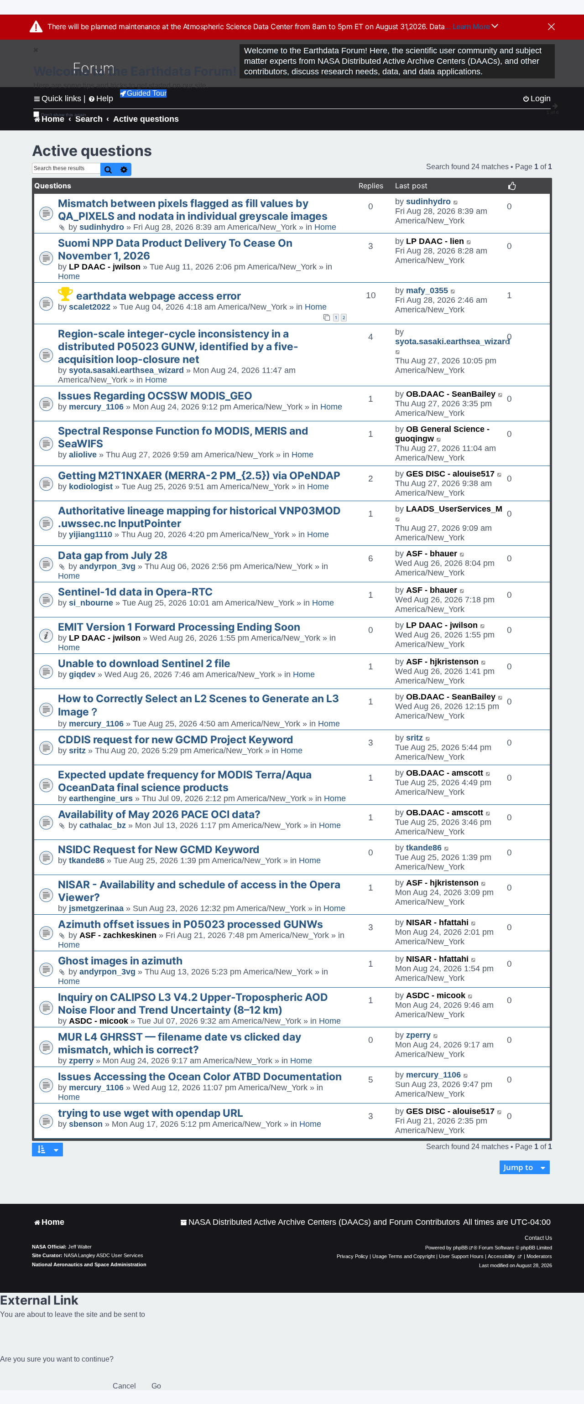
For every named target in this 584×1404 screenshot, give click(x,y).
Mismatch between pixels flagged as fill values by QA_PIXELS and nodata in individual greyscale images (193, 210)
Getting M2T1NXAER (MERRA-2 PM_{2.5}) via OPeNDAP (199, 475)
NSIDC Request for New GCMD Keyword (159, 849)
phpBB (460, 1247)
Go (156, 1386)
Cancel (124, 1386)
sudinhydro (101, 227)
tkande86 (86, 860)
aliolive (83, 454)
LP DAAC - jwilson (105, 266)
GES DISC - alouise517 (450, 473)
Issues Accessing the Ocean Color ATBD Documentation (200, 1076)
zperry (81, 1060)
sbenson (86, 1124)
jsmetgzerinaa (96, 908)
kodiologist (91, 486)
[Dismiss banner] (551, 27)
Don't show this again (63, 114)
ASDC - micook (98, 1021)
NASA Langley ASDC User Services (103, 1255)
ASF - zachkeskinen (117, 935)
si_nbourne (91, 602)
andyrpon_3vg (107, 566)
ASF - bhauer (431, 553)
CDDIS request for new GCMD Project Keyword (175, 739)
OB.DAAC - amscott (444, 772)
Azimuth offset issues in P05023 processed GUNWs (190, 924)
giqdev (82, 674)
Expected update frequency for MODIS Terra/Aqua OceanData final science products (185, 781)
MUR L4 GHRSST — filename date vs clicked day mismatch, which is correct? (179, 1043)
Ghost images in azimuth (120, 960)
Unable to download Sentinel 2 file (144, 663)
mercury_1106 (96, 406)
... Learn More (468, 26)
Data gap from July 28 (112, 555)
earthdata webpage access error (158, 296)
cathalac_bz (102, 825)
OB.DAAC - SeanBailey (450, 394)
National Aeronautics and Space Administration (89, 1264)
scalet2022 (89, 306)
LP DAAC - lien (435, 241)
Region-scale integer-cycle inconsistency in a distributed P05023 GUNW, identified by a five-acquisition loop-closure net (178, 346)
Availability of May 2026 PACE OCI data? (159, 814)
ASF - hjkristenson (442, 661)
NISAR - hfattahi (437, 922)
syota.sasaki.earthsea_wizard (126, 370)
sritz (77, 750)
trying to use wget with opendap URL (150, 1113)
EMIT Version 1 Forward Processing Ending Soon (179, 627)
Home (325, 227)
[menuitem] (320, 1222)
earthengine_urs (101, 798)
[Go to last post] (456, 202)
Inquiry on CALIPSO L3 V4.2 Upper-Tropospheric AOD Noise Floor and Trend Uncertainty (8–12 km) (193, 1003)
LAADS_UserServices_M (454, 508)
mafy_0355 (427, 290)
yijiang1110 (90, 534)
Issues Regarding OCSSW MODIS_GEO (155, 395)
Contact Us (538, 1238)
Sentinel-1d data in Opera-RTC (135, 591)
